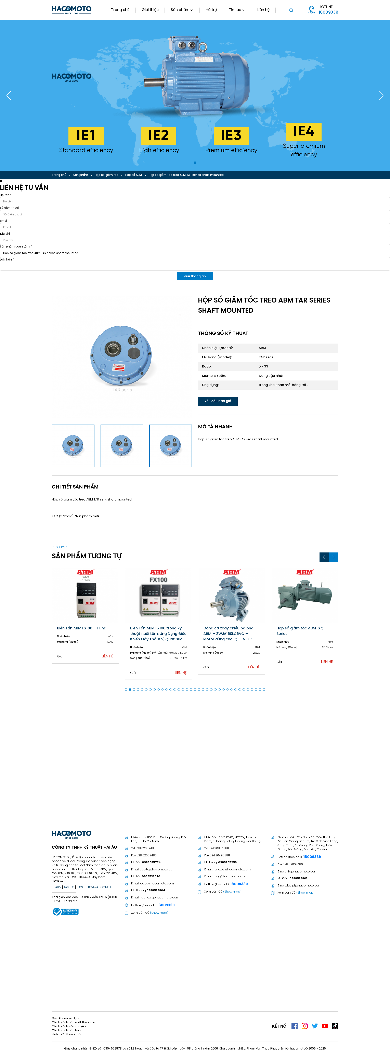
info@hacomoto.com (301, 871)
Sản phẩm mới (87, 516)
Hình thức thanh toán (67, 1034)
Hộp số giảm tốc (106, 175)
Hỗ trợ (211, 10)
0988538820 (151, 876)
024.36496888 (220, 855)
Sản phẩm (180, 10)
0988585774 (151, 862)
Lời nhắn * (7, 259)
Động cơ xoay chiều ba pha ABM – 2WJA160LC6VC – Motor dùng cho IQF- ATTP (155, 634)
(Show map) (159, 912)
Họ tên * (6, 195)
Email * (5, 221)
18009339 (328, 12)
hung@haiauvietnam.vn (230, 876)
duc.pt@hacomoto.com (303, 885)
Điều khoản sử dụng (66, 1018)
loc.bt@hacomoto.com (157, 883)
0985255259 (227, 862)
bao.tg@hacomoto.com (158, 869)
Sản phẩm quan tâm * (16, 246)
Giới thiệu (150, 10)
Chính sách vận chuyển (69, 1026)
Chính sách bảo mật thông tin (73, 1022)
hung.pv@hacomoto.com (232, 869)
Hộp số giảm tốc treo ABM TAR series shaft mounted (186, 175)
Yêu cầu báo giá (218, 401)
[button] (195, 162)
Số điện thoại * (10, 208)
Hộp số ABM (133, 175)
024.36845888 (219, 848)
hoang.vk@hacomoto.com (159, 897)
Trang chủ (120, 10)
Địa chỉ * (6, 234)
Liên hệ (263, 10)
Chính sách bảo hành (67, 1030)
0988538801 (298, 878)
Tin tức (235, 10)
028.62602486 (146, 855)
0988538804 (155, 890)
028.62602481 (145, 848)
